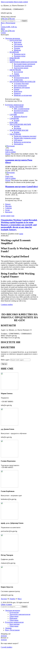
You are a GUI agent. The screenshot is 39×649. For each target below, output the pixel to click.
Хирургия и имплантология (20, 614)
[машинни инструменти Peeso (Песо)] (10, 146)
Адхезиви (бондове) (21, 83)
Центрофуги (18, 144)
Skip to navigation (7, 2)
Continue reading (7, 304)
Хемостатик (18, 80)
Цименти (17, 93)
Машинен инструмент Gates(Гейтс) (21, 186)
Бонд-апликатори (20, 85)
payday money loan (7, 216)
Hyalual (16, 120)
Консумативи (15, 624)
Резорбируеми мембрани (23, 66)
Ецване (16, 89)
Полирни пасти (19, 54)
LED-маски (18, 140)
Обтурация (18, 44)
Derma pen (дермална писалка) (25, 136)
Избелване (13, 618)
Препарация (18, 46)
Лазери (16, 74)
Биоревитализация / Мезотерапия (21, 111)
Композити (18, 91)
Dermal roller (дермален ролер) (25, 138)
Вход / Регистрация (12, 630)
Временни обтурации (22, 87)
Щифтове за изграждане (23, 95)
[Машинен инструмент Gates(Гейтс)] (10, 172)
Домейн (12, 599)
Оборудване (14, 616)
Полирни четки (19, 56)
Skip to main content (21, 2)
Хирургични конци (21, 68)
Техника (17, 48)
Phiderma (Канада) (20, 116)
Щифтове (17, 50)
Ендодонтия (18, 72)
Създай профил (6, 647)
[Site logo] (4, 19)
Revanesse (17, 128)
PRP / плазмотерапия (21, 109)
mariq (21, 234)
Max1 (20, 599)
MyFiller (17, 126)
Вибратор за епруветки (22, 142)
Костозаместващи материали (24, 64)
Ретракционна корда (21, 78)
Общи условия (6, 604)
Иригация (17, 42)
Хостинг (4, 599)
